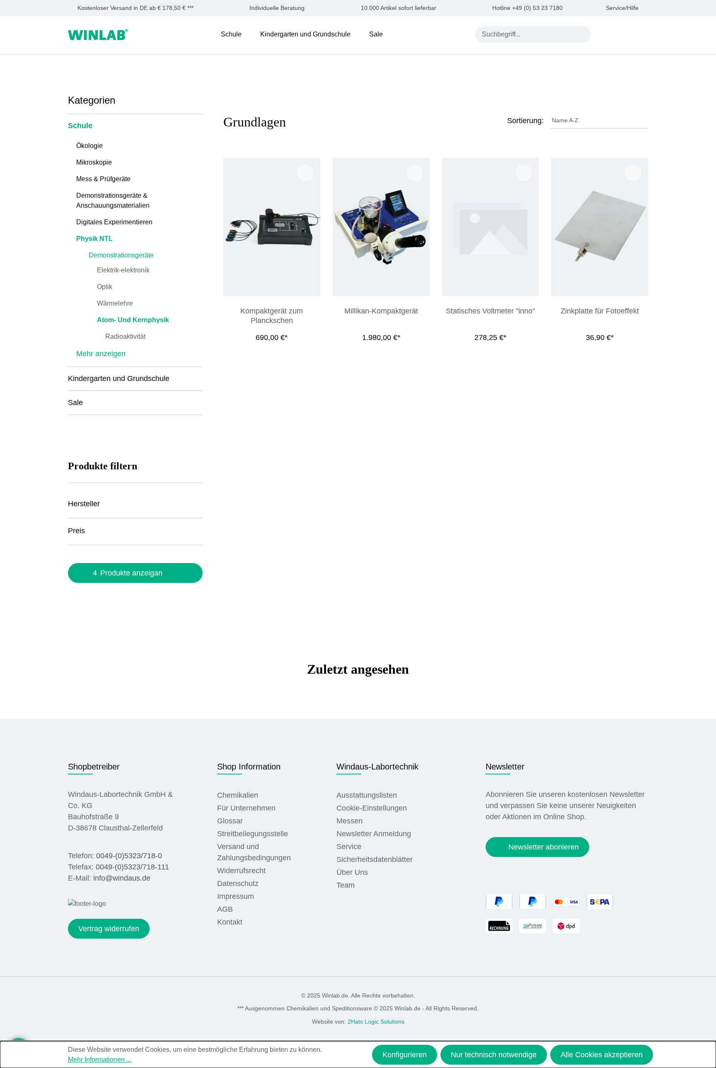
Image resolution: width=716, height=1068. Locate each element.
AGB (225, 909)
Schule (80, 125)
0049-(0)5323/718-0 (129, 856)
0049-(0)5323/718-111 (132, 867)
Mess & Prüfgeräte (103, 178)
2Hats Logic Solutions (376, 1021)
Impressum (235, 896)
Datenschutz (238, 883)
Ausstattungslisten (366, 795)
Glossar (230, 821)
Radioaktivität (125, 336)
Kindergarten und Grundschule (118, 378)
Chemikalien (237, 795)
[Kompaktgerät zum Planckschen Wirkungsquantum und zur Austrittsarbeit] (271, 227)
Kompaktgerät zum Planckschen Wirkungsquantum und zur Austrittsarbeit (271, 316)
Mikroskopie (94, 162)
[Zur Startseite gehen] (98, 33)
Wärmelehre (115, 303)
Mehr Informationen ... (99, 1059)
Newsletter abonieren (543, 847)
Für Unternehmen (246, 808)
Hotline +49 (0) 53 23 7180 (527, 8)
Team (345, 885)
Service (348, 846)
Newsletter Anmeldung (373, 834)
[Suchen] (582, 34)
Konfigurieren (404, 1055)
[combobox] (524, 34)
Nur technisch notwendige (494, 1055)
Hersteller (84, 504)
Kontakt (229, 922)
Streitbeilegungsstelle (252, 834)
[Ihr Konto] (605, 34)
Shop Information (249, 766)
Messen (349, 821)
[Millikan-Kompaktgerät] (381, 227)
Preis (76, 531)
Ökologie (89, 145)
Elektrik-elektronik (123, 270)
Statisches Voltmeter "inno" (490, 311)
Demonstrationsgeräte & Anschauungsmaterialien (113, 200)
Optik (104, 286)
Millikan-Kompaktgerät (381, 311)
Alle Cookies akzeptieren (602, 1055)
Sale (75, 402)
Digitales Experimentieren (114, 222)
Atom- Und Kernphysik (133, 319)
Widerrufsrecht (241, 871)
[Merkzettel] (624, 34)
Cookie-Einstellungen (371, 808)
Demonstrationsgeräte (121, 255)
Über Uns (352, 872)
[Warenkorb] (643, 34)
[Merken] (305, 173)
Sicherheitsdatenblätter (374, 859)
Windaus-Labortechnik (377, 766)
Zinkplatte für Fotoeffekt (600, 311)
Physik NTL (94, 238)
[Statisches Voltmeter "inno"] (490, 227)
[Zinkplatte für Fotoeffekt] (599, 227)
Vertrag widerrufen (108, 929)
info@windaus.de (121, 878)
